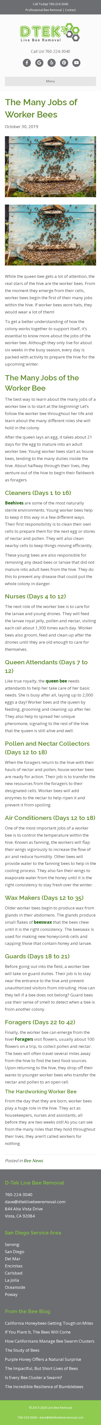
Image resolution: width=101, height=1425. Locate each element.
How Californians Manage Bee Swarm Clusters (49, 1341)
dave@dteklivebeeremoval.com (61, 1417)
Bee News (33, 1160)
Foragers (24, 1039)
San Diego (14, 1251)
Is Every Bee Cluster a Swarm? (33, 1377)
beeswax (43, 922)
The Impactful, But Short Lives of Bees (41, 1368)
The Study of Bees (22, 1350)
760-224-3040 (58, 4)
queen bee (56, 681)
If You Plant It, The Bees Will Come (38, 1332)
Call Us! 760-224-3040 (50, 51)
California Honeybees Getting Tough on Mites (49, 1323)
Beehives (14, 503)
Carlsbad (14, 1273)
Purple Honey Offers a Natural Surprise (43, 1359)
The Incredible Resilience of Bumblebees (44, 1386)
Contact (70, 10)
